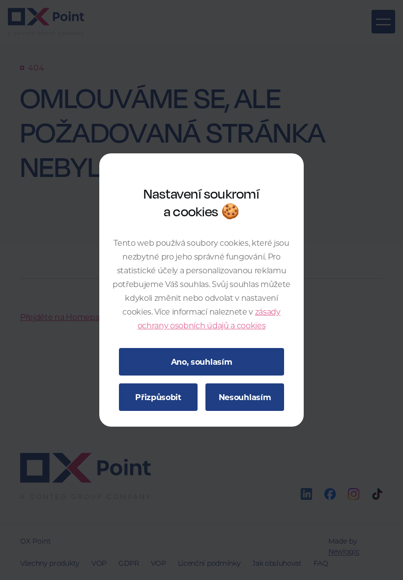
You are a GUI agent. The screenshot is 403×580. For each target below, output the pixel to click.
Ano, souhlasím (201, 361)
